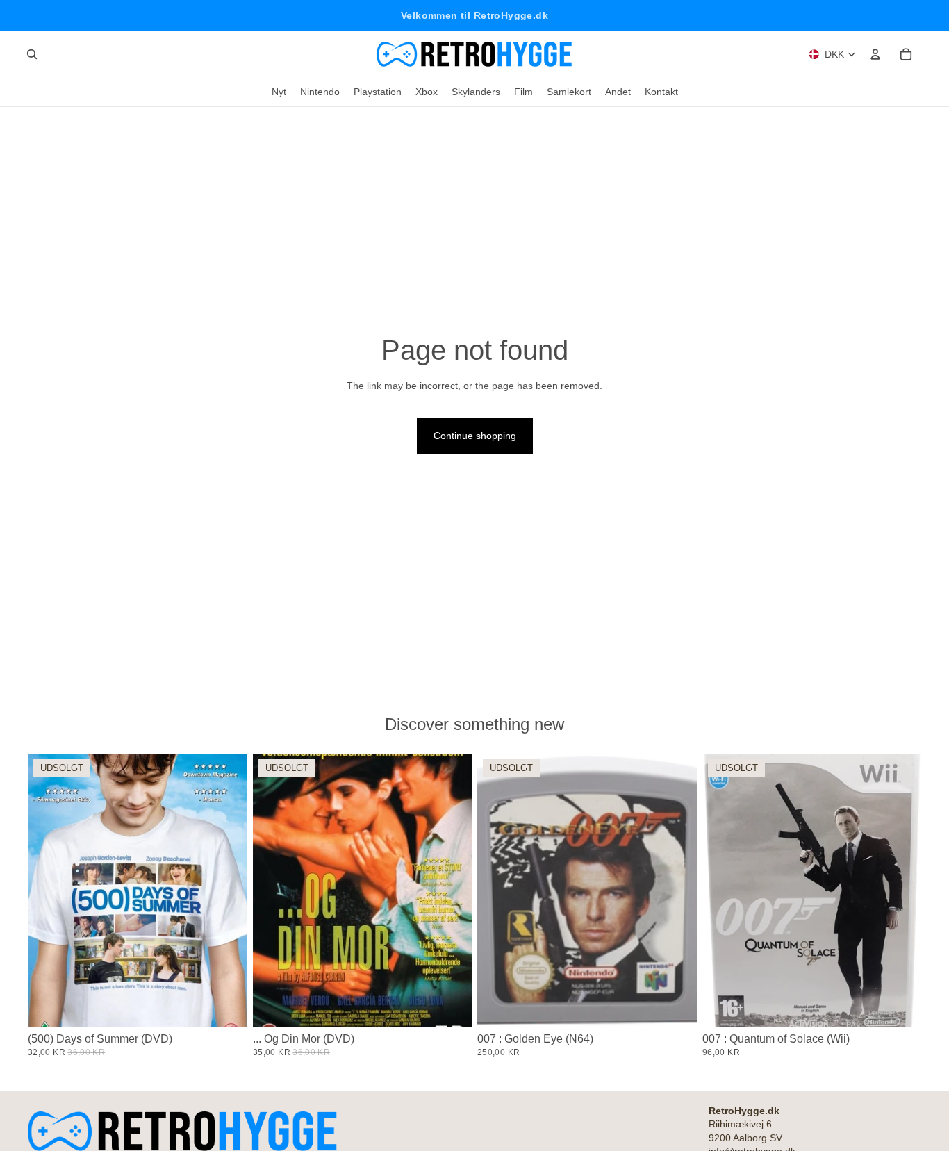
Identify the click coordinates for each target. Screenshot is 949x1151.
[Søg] (32, 54)
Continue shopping (475, 435)
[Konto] (875, 54)
